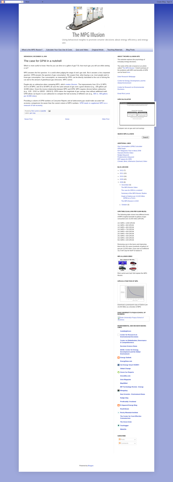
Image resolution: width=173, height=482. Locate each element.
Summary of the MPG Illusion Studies (134, 193)
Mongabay (124, 390)
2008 (122, 182)
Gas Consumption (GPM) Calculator (130, 146)
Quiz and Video (82, 50)
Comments (124, 443)
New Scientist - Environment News (132, 394)
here (128, 72)
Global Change (125, 368)
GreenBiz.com (125, 376)
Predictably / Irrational (128, 401)
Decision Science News (128, 346)
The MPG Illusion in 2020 (130, 201)
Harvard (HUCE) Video (125, 153)
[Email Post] (48, 111)
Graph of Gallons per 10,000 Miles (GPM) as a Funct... (133, 197)
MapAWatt (124, 383)
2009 (122, 179)
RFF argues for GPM (125, 159)
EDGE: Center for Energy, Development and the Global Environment (130, 352)
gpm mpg (32, 113)
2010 (122, 176)
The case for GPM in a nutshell (131, 190)
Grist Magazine (125, 379)
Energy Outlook (125, 357)
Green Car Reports (127, 372)
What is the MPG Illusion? (32, 50)
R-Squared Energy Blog (128, 405)
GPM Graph (122, 148)
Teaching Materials (114, 50)
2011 (122, 173)
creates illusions (71, 84)
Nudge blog (124, 398)
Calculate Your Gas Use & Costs (59, 50)
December (125, 185)
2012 (122, 170)
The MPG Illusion (128, 68)
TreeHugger (124, 425)
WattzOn (123, 429)
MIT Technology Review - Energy (131, 387)
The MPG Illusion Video (129, 187)
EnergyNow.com (126, 361)
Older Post (105, 119)
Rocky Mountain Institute (129, 412)
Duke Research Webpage (126, 77)
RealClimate (124, 409)
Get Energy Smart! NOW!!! (129, 365)
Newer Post (28, 119)
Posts (122, 439)
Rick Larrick (35, 111)
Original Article (97, 50)
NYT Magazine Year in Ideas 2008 (129, 151)
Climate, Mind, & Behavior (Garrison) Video (132, 161)
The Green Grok (126, 422)
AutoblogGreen (125, 331)
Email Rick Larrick (124, 93)
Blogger (90, 466)
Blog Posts (130, 50)
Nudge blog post (123, 155)
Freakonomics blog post (126, 157)
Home (67, 119)
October (124, 205)
